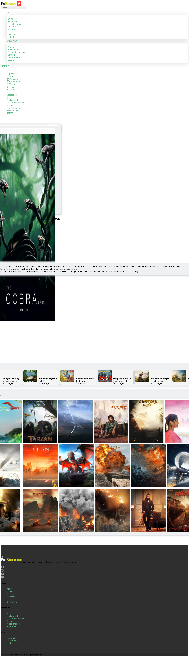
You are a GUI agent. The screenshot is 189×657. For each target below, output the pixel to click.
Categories (12, 41)
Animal (11, 46)
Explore (11, 12)
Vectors (14, 26)
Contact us (12, 602)
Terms (9, 591)
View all (10, 626)
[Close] (2, 69)
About (9, 588)
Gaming (11, 54)
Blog (12, 18)
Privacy (10, 594)
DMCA (9, 599)
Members (14, 21)
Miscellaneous (14, 57)
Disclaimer (11, 596)
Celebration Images (16, 52)
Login (9, 643)
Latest (11, 37)
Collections (15, 24)
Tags (12, 29)
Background (13, 49)
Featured (12, 34)
